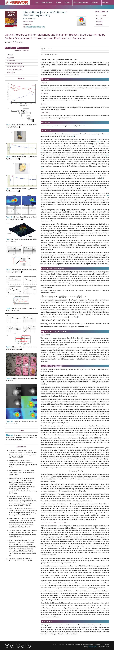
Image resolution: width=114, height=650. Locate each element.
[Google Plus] (23, 646)
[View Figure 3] (21, 186)
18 (108, 195)
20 (41, 197)
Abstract (10, 55)
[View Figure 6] (21, 267)
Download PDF (101, 16)
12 (41, 150)
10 (93, 143)
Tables (19, 47)
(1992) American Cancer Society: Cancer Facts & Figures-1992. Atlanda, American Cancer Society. (21, 472)
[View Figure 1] (21, 122)
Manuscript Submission (73, 644)
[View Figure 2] (21, 154)
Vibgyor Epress (93, 646)
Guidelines (106, 644)
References (25, 47)
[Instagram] (29, 646)
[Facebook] (7, 646)
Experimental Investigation (15, 66)
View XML (99, 22)
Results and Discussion (14, 69)
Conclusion (11, 72)
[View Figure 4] (21, 215)
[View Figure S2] (21, 419)
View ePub (99, 25)
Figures (13, 47)
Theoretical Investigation (15, 63)
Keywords (10, 58)
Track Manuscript (88, 644)
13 (105, 155)
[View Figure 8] (21, 344)
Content (7, 47)
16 (102, 178)
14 (107, 155)
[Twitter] (12, 646)
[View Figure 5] (21, 237)
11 (95, 143)
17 (47, 185)
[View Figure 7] (21, 306)
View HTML (100, 19)
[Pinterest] (18, 646)
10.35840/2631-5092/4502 (35, 27)
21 (93, 210)
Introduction (11, 60)
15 (41, 168)
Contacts (97, 644)
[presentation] (63, 296)
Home (54, 644)
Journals (61, 644)
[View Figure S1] (21, 376)
